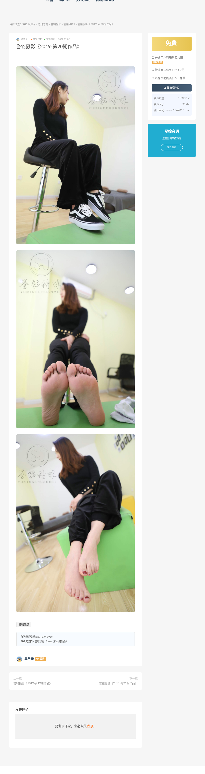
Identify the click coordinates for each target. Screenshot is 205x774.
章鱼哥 (29, 658)
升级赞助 (157, 62)
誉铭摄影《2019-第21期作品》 (118, 683)
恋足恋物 (43, 24)
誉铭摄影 (56, 24)
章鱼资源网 (28, 24)
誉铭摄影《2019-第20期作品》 (51, 641)
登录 (90, 726)
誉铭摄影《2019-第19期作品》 (32, 683)
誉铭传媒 (24, 624)
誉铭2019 (69, 24)
